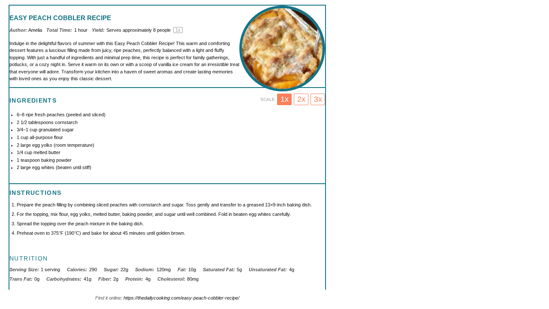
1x (285, 99)
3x (318, 99)
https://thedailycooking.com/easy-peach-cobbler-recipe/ (181, 297)
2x (301, 99)
